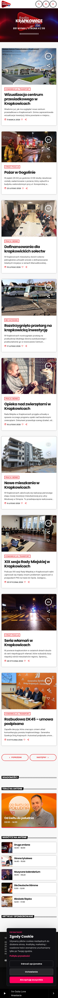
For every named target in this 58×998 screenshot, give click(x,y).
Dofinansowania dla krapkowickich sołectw (24, 249)
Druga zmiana (22, 845)
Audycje (9, 813)
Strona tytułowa (23, 858)
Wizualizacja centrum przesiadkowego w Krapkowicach (23, 99)
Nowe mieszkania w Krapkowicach (21, 485)
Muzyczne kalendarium (27, 872)
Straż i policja (12, 167)
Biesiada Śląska (23, 899)
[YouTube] (6, 961)
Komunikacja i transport (17, 89)
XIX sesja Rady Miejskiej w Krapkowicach (27, 564)
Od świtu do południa (19, 818)
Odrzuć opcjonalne (31, 963)
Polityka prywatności (20, 956)
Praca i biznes (11, 241)
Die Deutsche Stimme (26, 885)
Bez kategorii (11, 320)
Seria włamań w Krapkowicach (18, 643)
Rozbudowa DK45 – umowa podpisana (28, 721)
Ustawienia (31, 971)
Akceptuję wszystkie (31, 979)
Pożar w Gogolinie (19, 172)
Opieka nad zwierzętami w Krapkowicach (27, 406)
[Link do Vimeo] (6, 4)
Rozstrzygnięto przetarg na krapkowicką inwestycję (28, 328)
